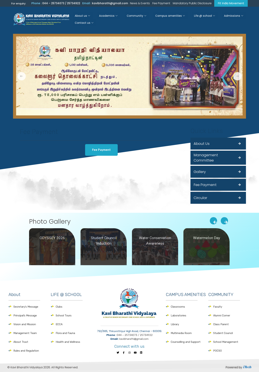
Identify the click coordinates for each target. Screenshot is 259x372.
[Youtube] (135, 352)
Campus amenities (168, 16)
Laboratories (178, 315)
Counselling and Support (186, 341)
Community (135, 16)
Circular (200, 197)
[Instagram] (129, 352)
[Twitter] (117, 352)
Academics (107, 16)
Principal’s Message (25, 315)
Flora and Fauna (65, 333)
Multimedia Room (181, 333)
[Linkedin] (141, 352)
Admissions (232, 16)
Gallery (200, 171)
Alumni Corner (221, 315)
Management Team (25, 333)
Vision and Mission (24, 324)
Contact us (82, 23)
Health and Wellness (68, 341)
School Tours (64, 315)
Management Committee (206, 158)
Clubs (59, 306)
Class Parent (221, 324)
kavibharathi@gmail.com (110, 3)
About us (81, 16)
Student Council (223, 333)
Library (175, 324)
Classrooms (178, 306)
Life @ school (203, 16)
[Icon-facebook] (123, 352)
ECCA (59, 324)
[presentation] (213, 220)
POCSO (217, 350)
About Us (201, 143)
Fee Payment (205, 184)
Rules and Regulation (26, 350)
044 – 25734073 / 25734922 (61, 3)
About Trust (20, 341)
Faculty (217, 306)
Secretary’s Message (25, 306)
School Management (225, 341)
